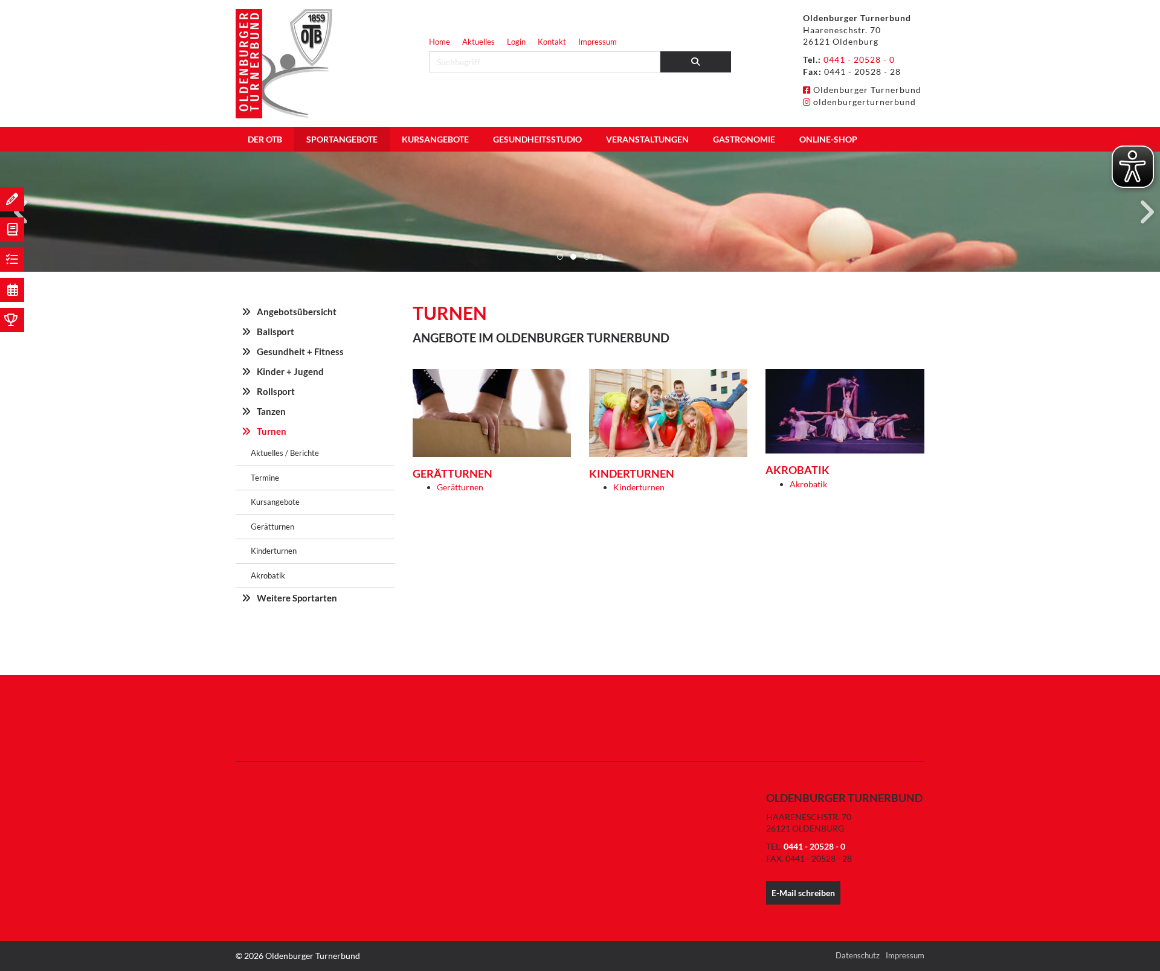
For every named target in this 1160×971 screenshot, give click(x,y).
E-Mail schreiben (803, 893)
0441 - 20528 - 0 (859, 59)
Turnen (271, 431)
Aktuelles (478, 41)
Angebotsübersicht (297, 311)
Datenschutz (858, 955)
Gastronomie (744, 139)
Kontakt (552, 41)
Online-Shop (828, 139)
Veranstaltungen (647, 139)
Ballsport (275, 331)
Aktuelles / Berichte (285, 453)
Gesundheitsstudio (537, 139)
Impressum (597, 41)
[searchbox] (544, 61)
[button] (560, 257)
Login (516, 41)
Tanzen (271, 411)
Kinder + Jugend (290, 371)
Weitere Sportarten (297, 597)
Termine (265, 477)
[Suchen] (696, 61)
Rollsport (276, 391)
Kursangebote (435, 139)
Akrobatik (808, 484)
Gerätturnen (460, 487)
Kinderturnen (639, 487)
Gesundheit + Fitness (300, 351)
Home (439, 41)
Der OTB (265, 139)
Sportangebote (342, 139)
